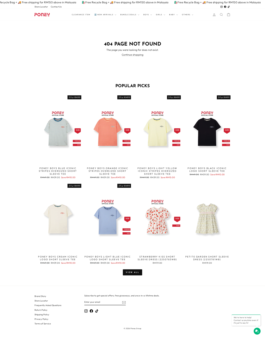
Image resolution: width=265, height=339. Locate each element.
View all (132, 272)
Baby (172, 15)
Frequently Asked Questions (48, 305)
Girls (159, 15)
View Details (58, 162)
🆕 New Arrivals (104, 15)
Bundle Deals (128, 15)
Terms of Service (43, 323)
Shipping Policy (42, 314)
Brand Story (40, 296)
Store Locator (41, 6)
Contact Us (56, 6)
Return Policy (41, 310)
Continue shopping (132, 54)
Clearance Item (81, 15)
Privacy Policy (41, 319)
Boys (146, 15)
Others (186, 15)
